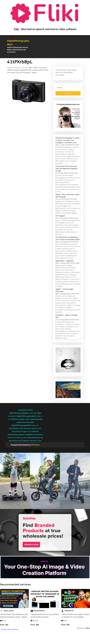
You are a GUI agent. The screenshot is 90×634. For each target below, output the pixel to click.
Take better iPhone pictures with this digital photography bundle (66, 168)
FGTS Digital (60, 216)
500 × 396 (33, 67)
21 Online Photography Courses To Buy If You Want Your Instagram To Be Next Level (67, 140)
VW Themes (35, 445)
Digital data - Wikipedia (64, 261)
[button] (45, 57)
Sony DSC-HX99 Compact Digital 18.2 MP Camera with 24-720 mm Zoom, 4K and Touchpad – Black (27, 70)
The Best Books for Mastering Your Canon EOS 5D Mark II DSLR (68, 238)
